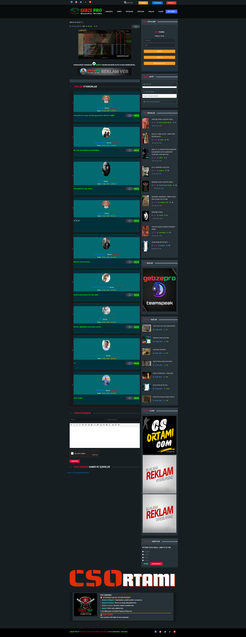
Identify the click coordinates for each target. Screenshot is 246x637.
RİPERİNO (100, 390)
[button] (71, 425)
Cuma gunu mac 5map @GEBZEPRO (164, 326)
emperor (161, 170)
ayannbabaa (162, 232)
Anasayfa (109, 11)
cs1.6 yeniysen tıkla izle (160, 167)
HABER (119, 11)
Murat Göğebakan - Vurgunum (163, 373)
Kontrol (136, 115)
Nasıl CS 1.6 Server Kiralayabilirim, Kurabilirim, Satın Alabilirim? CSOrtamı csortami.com (164, 152)
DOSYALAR (129, 11)
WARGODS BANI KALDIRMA (161, 338)
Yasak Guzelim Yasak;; (165, 122)
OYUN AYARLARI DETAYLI (160, 242)
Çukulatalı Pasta (100, 286)
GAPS (100, 180)
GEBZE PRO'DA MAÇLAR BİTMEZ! (162, 361)
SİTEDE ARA (130, 2)
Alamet (100, 107)
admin (162, 139)
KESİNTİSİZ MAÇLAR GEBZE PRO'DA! (164, 397)
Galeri (160, 11)
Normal (146, 560)
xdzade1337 (100, 254)
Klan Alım (143, 3)
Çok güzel (147, 551)
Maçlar (151, 11)
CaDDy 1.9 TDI (164, 202)
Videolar (140, 11)
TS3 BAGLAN (157, 3)
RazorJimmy (101, 142)
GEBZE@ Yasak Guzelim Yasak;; (162, 119)
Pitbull (161, 215)
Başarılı (146, 557)
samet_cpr (100, 355)
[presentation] (71, 425)
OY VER (146, 563)
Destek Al (171, 3)
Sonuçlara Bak (156, 563)
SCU (101, 319)
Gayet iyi (146, 554)
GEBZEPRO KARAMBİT (159, 349)
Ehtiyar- (90, 26)
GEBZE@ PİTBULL (157, 212)
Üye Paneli (171, 11)
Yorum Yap (74, 461)
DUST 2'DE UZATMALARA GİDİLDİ (78, 473)
